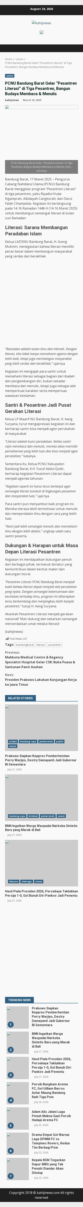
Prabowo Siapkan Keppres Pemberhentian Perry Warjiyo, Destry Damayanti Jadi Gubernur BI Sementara (41, 728)
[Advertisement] (41, 303)
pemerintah (46, 741)
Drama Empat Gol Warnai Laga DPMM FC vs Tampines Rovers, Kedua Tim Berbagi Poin (18, 1144)
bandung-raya (28, 741)
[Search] (73, 48)
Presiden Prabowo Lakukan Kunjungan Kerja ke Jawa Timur (41, 680)
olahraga (27, 881)
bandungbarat (25, 645)
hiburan (13, 881)
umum (9, 75)
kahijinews (12, 100)
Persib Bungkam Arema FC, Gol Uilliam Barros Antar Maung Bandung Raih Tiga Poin (18, 1093)
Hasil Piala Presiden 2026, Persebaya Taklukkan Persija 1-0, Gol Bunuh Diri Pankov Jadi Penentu (41, 863)
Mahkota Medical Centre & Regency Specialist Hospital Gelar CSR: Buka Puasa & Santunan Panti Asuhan (40, 659)
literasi (41, 645)
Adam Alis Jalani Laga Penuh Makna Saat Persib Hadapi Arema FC (18, 1118)
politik (59, 741)
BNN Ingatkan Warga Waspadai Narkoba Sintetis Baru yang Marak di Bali (41, 797)
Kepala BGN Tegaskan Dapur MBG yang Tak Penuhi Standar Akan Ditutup (18, 1169)
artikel (13, 741)
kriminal (33, 816)
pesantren (54, 645)
